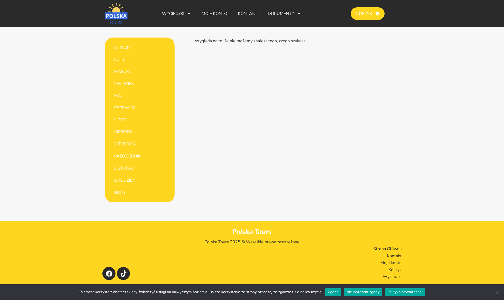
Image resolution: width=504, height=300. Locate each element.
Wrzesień (125, 144)
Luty (119, 59)
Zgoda (333, 292)
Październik (127, 156)
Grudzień (124, 180)
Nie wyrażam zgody (363, 292)
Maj (118, 96)
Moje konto (214, 14)
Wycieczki (173, 14)
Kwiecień (124, 84)
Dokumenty (281, 14)
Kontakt (247, 14)
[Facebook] (109, 273)
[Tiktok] (123, 273)
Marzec (123, 72)
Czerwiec (125, 108)
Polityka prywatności (404, 292)
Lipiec (120, 120)
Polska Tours (252, 232)
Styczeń (123, 47)
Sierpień (123, 132)
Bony (120, 192)
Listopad (124, 168)
